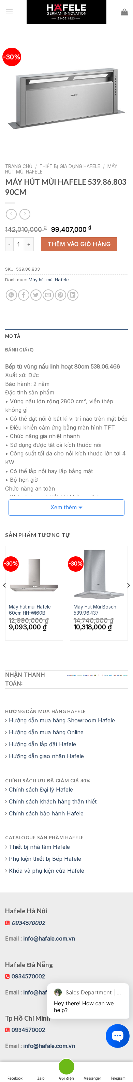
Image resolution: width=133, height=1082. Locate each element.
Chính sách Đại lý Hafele (41, 789)
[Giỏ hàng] (124, 11)
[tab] (66, 336)
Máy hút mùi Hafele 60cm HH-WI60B (30, 610)
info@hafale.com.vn (49, 938)
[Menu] (9, 11)
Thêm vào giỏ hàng (79, 244)
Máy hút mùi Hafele (49, 279)
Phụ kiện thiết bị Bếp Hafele (45, 858)
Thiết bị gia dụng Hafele (70, 166)
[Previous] (4, 599)
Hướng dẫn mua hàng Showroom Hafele (62, 720)
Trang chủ (18, 166)
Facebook (15, 1078)
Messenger (92, 1078)
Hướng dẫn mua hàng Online (46, 732)
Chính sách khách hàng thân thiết (53, 801)
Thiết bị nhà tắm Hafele (39, 846)
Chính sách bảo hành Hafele (46, 813)
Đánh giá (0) (19, 349)
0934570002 (28, 976)
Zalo (40, 1078)
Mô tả (12, 336)
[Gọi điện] (66, 1068)
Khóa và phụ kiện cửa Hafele (46, 870)
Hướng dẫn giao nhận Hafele (46, 756)
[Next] (128, 599)
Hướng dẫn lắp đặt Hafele (42, 744)
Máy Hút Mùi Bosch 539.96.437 (95, 610)
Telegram (117, 1078)
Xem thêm (63, 507)
